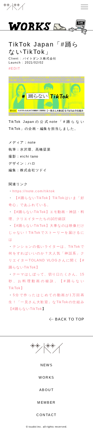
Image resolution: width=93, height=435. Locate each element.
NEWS (46, 365)
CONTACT (46, 415)
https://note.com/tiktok (33, 191)
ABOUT (46, 390)
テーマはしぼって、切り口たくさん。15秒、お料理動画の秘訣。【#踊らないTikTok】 (46, 281)
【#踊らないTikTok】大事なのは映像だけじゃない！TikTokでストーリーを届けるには (46, 232)
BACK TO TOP (69, 319)
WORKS (46, 377)
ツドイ (14, 7)
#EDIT (14, 68)
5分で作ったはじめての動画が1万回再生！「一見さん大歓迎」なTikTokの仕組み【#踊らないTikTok (46, 302)
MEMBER (46, 402)
